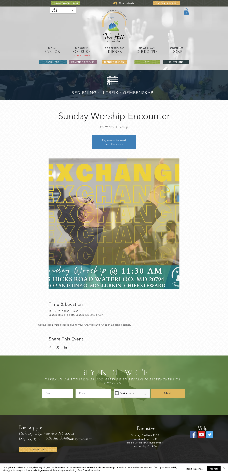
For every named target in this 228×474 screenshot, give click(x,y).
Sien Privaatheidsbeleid (89, 470)
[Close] (224, 469)
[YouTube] (201, 434)
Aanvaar (214, 468)
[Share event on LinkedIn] (65, 347)
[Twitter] (209, 434)
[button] (186, 11)
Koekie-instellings (194, 468)
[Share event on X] (57, 347)
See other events (114, 144)
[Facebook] (193, 434)
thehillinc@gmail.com (75, 438)
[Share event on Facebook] (50, 347)
